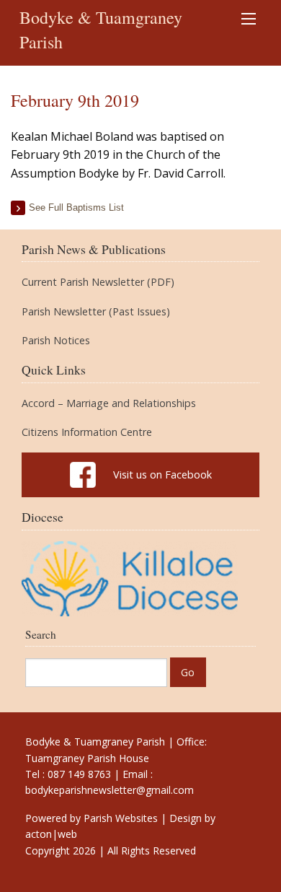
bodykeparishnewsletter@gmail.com (109, 790)
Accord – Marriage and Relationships (109, 403)
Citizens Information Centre (87, 432)
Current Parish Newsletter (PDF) (98, 282)
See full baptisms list (76, 207)
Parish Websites (121, 818)
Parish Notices (56, 341)
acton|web (51, 834)
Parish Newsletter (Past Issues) (96, 312)
